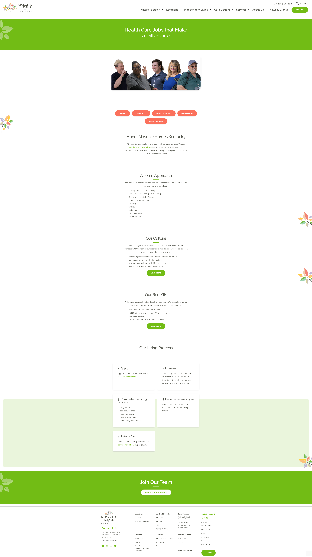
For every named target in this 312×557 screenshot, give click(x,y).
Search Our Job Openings (156, 492)
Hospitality (141, 113)
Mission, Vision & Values (165, 538)
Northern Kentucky (142, 521)
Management (187, 113)
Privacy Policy (206, 537)
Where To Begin (150, 9)
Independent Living (196, 9)
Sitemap (204, 541)
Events (180, 542)
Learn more (156, 326)
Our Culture (205, 529)
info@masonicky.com (109, 540)
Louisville (138, 518)
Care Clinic (139, 546)
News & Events (279, 9)
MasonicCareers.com (127, 377)
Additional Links (208, 516)
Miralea (159, 521)
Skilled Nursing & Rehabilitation (184, 526)
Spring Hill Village (162, 529)
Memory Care (183, 522)
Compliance (205, 544)
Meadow (159, 518)
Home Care (139, 538)
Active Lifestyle (163, 514)
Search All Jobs (156, 121)
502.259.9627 (106, 538)
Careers (288, 3)
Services (241, 9)
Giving (277, 3)
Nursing (122, 113)
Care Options (222, 9)
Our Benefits (206, 526)
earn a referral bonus (127, 445)
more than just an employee (139, 147)
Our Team (160, 542)
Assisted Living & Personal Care (184, 518)
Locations (172, 9)
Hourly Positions (164, 113)
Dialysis (137, 542)
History (158, 546)
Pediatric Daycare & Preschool (142, 550)
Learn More (156, 273)
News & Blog (182, 538)
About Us (258, 9)
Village (158, 525)
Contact (300, 10)
